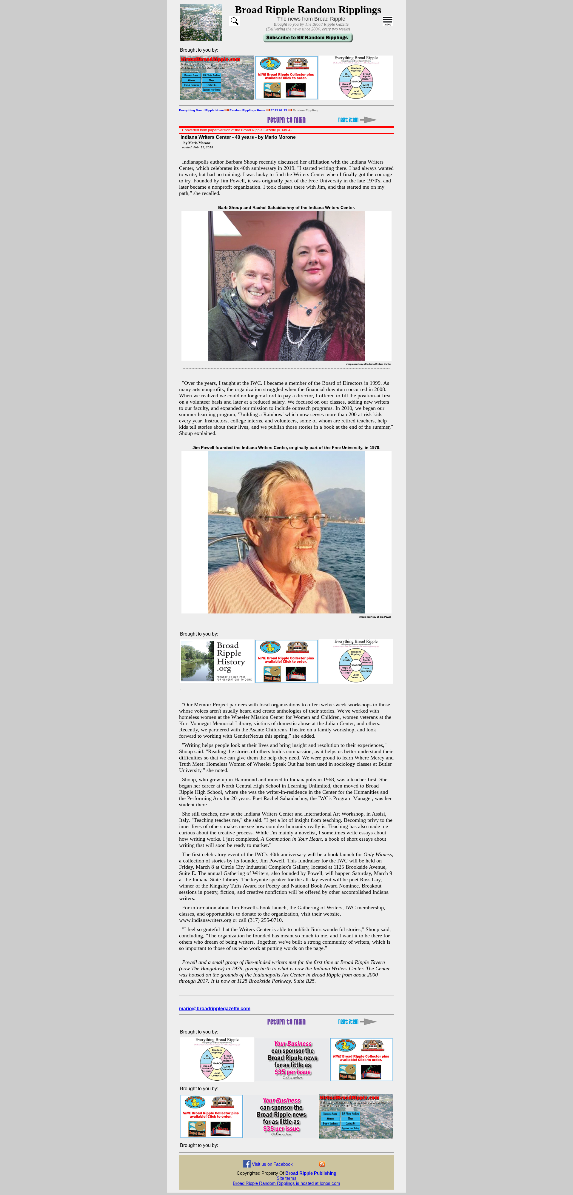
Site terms (287, 1178)
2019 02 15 (279, 110)
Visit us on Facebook (272, 1164)
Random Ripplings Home (247, 110)
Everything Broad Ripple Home (201, 110)
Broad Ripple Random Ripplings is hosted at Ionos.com (286, 1183)
